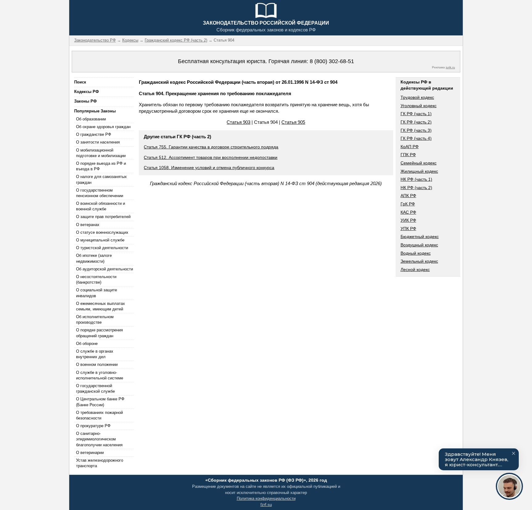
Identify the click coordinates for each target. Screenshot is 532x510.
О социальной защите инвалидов (96, 293)
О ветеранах (87, 224)
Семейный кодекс (419, 162)
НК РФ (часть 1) (416, 179)
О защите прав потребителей (103, 216)
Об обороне (87, 343)
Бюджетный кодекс (420, 236)
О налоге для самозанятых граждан (101, 179)
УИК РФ (408, 220)
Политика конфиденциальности (266, 498)
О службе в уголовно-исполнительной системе (99, 375)
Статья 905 (293, 122)
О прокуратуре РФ (93, 425)
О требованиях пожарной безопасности (99, 415)
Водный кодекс (416, 253)
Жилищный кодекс (419, 171)
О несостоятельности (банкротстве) (96, 279)
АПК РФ (408, 195)
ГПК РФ (408, 154)
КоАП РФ (410, 146)
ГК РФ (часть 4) (416, 138)
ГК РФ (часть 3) (416, 130)
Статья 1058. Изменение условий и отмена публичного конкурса (209, 167)
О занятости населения (98, 142)
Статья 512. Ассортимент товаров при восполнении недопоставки (210, 157)
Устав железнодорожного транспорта (99, 463)
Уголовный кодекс (419, 105)
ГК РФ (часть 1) (416, 113)
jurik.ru (450, 67)
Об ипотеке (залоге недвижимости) (94, 258)
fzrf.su (266, 504)
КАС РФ (408, 212)
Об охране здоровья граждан (103, 126)
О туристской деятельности (102, 247)
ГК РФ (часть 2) (416, 121)
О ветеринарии (90, 452)
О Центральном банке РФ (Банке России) (100, 402)
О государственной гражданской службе (95, 388)
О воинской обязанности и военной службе (100, 206)
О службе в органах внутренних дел (94, 354)
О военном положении (97, 364)
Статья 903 (238, 122)
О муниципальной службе (100, 240)
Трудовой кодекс (417, 97)
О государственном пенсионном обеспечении (99, 193)
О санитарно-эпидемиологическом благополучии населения (99, 439)
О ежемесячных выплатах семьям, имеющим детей (100, 306)
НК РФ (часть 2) (416, 187)
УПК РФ (408, 228)
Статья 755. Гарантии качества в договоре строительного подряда (211, 146)
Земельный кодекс (419, 261)
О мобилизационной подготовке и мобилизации (101, 153)
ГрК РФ (408, 203)
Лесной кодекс (415, 269)
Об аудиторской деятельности (104, 269)
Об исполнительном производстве (95, 319)
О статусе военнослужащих (102, 232)
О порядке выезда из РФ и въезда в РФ (101, 166)
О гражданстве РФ (93, 134)
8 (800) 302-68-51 (332, 61)
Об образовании (91, 119)
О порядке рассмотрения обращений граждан (99, 333)
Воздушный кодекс (419, 244)
